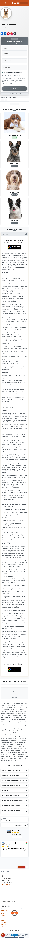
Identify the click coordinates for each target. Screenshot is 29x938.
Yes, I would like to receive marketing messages (12, 72)
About (2, 99)
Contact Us (3, 922)
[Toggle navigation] (2, 3)
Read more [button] (4, 854)
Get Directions (6, 884)
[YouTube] (6, 906)
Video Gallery (4, 924)
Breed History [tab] (14, 686)
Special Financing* (3, 914)
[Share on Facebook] (2, 33)
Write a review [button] (16, 837)
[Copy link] (14, 33)
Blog (2, 926)
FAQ (6, 99)
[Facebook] (3, 906)
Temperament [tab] (14, 688)
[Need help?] (3, 935)
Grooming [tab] (14, 697)
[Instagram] (8, 906)
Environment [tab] (14, 691)
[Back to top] (27, 867)
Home (2, 97)
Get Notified (14, 166)
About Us (3, 917)
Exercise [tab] (14, 694)
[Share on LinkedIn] (5, 33)
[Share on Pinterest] (8, 33)
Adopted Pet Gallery (4, 919)
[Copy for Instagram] (11, 33)
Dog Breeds (6, 97)
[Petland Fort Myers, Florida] (6, 3)
